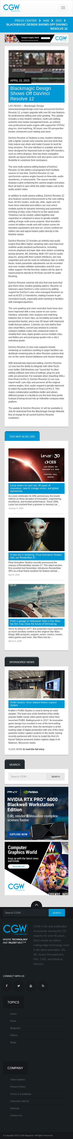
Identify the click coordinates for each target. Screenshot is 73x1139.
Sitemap (14, 1108)
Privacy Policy (18, 1086)
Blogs (13, 1042)
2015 (59, 20)
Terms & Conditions (20, 1094)
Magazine (15, 1028)
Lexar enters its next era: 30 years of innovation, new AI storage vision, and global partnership (34, 488)
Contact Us (16, 1115)
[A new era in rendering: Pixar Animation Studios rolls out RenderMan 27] (36, 534)
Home (13, 1014)
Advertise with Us (19, 1101)
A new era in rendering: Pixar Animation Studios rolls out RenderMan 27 (36, 556)
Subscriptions (17, 1079)
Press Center (26, 20)
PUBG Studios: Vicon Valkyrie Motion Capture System (33, 704)
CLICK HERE (15, 749)
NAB (46, 20)
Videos (14, 1035)
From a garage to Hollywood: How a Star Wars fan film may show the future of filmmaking (35, 622)
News (13, 1021)
